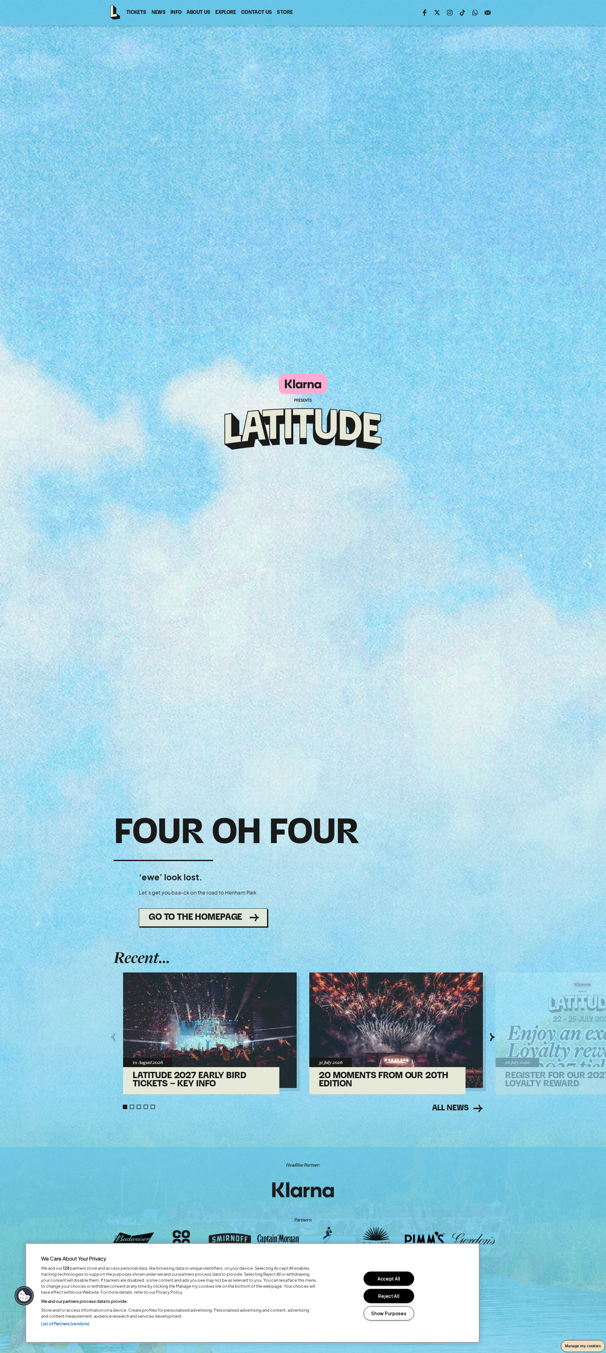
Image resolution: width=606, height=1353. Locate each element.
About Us (198, 12)
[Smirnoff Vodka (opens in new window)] (230, 1239)
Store (285, 13)
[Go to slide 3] (138, 1106)
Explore (225, 12)
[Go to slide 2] (131, 1106)
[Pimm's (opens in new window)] (425, 1239)
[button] (24, 1296)
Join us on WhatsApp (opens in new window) (475, 12)
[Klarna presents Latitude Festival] (303, 412)
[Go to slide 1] (125, 1106)
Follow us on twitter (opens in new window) (437, 12)
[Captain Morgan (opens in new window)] (278, 1239)
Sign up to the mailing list (487, 12)
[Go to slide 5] (152, 1106)
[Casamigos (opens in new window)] (376, 1239)
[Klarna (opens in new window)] (303, 1189)
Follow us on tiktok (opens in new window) (462, 12)
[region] (252, 1293)
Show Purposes (388, 1313)
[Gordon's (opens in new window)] (473, 1239)
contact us (256, 13)
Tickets (136, 12)
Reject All (388, 1296)
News (158, 12)
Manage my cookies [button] (583, 1346)
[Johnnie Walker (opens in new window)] (327, 1239)
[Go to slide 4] (145, 1106)
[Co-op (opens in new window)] (181, 1239)
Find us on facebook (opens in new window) (424, 12)
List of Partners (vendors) (65, 1323)
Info (175, 12)
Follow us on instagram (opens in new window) (449, 12)
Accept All (388, 1278)
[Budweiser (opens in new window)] (132, 1239)
